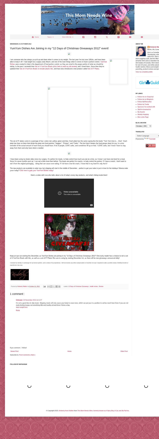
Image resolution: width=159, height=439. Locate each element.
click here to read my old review (64, 66)
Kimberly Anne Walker (66, 411)
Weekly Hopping (143, 114)
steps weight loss (21, 307)
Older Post (124, 351)
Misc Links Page (143, 117)
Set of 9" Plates (93, 69)
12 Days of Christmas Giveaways (78, 286)
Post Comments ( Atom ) (27, 355)
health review (94, 286)
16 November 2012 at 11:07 (32, 300)
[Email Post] (44, 286)
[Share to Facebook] (56, 286)
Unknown (19, 300)
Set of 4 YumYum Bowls (43, 66)
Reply (18, 310)
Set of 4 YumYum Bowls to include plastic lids (36, 69)
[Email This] (48, 286)
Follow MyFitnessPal (144, 102)
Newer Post (14, 351)
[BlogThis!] (51, 286)
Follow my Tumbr (143, 104)
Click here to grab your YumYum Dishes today (36, 170)
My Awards (141, 112)
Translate (152, 139)
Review (101, 286)
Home (69, 351)
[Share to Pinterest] (59, 286)
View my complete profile (144, 72)
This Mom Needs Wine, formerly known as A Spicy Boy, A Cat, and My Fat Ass (103, 411)
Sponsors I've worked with (146, 107)
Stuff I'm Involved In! (144, 109)
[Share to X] (54, 286)
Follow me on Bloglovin (145, 99)
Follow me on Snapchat (145, 97)
